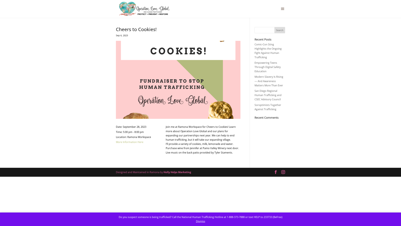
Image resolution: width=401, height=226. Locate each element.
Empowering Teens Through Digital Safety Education (268, 67)
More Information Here (129, 142)
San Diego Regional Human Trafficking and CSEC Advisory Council (268, 95)
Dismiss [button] (200, 221)
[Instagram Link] (283, 172)
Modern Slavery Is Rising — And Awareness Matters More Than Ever (269, 81)
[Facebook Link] (276, 172)
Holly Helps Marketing (177, 172)
